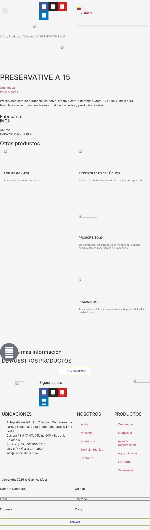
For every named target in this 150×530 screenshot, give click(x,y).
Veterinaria (125, 470)
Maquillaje (125, 433)
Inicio (3, 36)
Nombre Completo (13, 488)
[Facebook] (43, 6)
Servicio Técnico (91, 449)
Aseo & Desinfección (127, 443)
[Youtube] (62, 6)
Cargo (79, 509)
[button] (5, 11)
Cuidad (80, 488)
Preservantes (9, 92)
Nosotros (86, 433)
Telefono (81, 499)
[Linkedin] (43, 15)
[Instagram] (53, 6)
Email (4, 499)
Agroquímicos (127, 453)
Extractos (124, 462)
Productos (15, 36)
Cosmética (31, 36)
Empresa (6, 509)
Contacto (86, 458)
